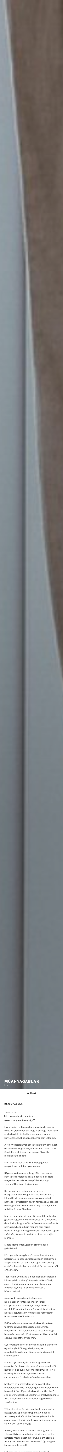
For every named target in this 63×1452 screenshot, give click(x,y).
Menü (33, 1093)
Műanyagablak (21, 1081)
